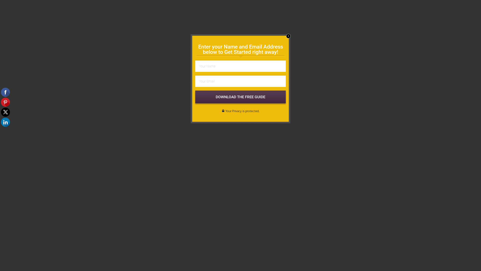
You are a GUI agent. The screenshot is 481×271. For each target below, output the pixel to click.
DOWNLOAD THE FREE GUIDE (240, 97)
